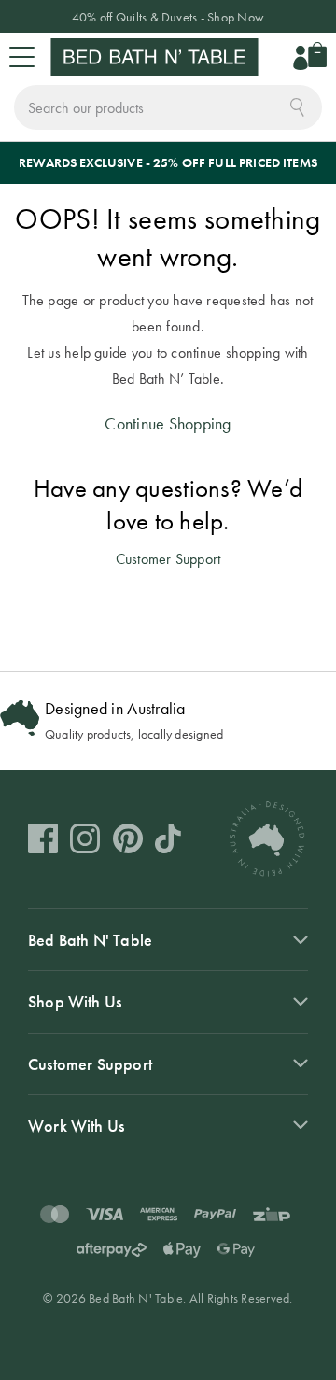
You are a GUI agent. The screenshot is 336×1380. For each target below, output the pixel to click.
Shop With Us (74, 1001)
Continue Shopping (168, 423)
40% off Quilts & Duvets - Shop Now (168, 16)
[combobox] (168, 107)
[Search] (297, 105)
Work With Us (76, 1125)
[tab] (168, 939)
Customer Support (168, 559)
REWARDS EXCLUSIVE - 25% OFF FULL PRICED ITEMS (168, 162)
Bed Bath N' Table (90, 940)
